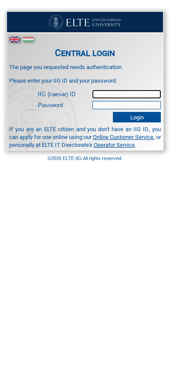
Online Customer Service (123, 137)
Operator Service (114, 145)
